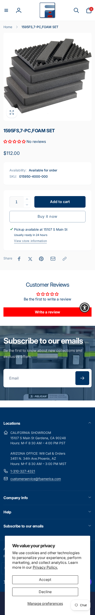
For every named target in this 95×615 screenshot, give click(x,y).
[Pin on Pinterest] (41, 258)
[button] (6, 10)
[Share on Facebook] (19, 258)
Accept (45, 579)
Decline (45, 591)
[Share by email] (53, 259)
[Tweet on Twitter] (30, 258)
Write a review (47, 312)
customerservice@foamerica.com (35, 479)
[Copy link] (64, 258)
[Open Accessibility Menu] (85, 307)
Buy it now (47, 216)
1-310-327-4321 (22, 471)
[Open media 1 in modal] (47, 77)
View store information (30, 241)
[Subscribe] (82, 378)
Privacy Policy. (45, 567)
